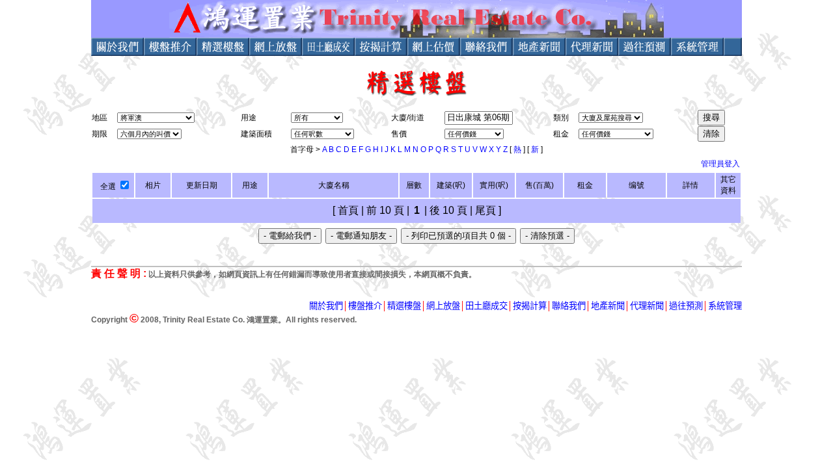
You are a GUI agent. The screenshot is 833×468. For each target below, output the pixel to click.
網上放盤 (443, 306)
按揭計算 (530, 306)
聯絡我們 (569, 306)
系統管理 (725, 306)
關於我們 (326, 306)
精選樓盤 (404, 306)
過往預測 (686, 306)
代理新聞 (647, 306)
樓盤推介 (365, 306)
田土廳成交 (486, 306)
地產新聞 (608, 306)
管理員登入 (720, 163)
